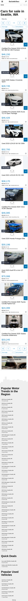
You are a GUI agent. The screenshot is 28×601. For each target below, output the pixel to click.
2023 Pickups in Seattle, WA (8, 518)
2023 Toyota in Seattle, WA (7, 451)
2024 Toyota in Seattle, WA (7, 412)
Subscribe (25, 5)
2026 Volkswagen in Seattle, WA (8, 538)
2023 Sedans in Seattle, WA (7, 471)
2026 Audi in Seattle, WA (7, 550)
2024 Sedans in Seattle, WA (7, 420)
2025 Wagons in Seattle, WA (8, 522)
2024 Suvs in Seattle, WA (7, 404)
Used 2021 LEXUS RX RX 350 (13, 175)
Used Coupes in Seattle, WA (7, 596)
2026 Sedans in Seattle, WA (7, 495)
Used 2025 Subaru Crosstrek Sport (12, 81)
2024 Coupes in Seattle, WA (7, 530)
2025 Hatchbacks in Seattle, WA (8, 502)
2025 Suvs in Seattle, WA (7, 400)
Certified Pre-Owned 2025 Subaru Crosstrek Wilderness (14, 334)
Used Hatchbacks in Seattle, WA (8, 588)
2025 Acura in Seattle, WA (7, 487)
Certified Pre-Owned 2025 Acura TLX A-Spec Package (13, 112)
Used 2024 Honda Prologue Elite (13, 238)
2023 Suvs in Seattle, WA (7, 408)
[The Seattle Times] (14, 1)
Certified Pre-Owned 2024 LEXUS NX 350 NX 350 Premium (14, 49)
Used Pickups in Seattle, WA (8, 592)
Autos (2, 5)
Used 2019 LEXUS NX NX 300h (13, 143)
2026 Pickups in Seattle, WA (8, 534)
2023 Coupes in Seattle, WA (7, 542)
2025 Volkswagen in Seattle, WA (8, 435)
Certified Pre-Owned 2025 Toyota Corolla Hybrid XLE (13, 302)
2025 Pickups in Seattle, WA (8, 514)
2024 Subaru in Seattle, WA (7, 463)
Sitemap (14, 600)
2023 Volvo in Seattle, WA (7, 491)
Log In (21, 5)
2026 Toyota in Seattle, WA (7, 428)
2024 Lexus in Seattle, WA (7, 431)
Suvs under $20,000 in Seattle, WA (9, 562)
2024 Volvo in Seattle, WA (7, 499)
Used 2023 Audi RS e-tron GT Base (12, 271)
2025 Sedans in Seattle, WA (7, 447)
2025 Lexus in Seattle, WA (7, 455)
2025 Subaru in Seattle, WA (7, 443)
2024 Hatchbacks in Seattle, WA (8, 510)
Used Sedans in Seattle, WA (7, 584)
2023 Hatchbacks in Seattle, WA (8, 475)
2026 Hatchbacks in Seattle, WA (8, 526)
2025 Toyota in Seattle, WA (7, 416)
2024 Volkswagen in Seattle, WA (8, 483)
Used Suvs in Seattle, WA (7, 580)
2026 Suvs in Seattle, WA (7, 424)
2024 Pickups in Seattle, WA (8, 479)
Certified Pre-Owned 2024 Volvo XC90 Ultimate (13, 207)
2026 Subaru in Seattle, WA (7, 546)
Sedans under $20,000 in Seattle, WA (9, 566)
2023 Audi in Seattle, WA (7, 459)
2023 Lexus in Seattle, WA (7, 439)
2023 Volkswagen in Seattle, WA (8, 467)
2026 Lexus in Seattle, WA (7, 506)
